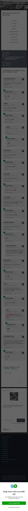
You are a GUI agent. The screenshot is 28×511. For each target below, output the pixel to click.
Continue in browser (14, 507)
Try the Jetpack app (14, 503)
